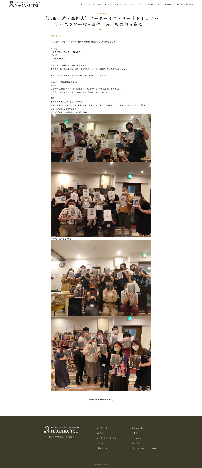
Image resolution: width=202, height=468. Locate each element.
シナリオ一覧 (85, 4)
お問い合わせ (170, 4)
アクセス (159, 4)
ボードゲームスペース (185, 4)
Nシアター (108, 4)
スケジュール (97, 4)
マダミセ (118, 4)
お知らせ (135, 443)
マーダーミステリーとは (133, 4)
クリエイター (149, 4)
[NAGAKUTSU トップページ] (24, 4)
